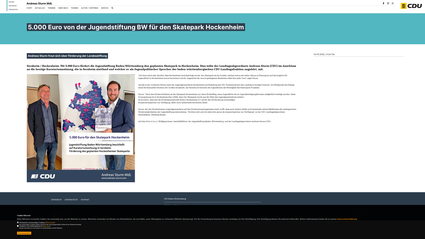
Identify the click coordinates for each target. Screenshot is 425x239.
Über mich (63, 8)
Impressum (13, 6)
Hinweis (46, 226)
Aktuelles (40, 8)
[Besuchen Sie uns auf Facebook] (383, 4)
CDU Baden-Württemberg (175, 199)
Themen (74, 8)
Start (29, 8)
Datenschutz (13, 9)
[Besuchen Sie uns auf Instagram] (388, 4)
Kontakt (11, 2)
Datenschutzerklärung (347, 219)
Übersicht (50, 222)
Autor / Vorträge (89, 8)
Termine (51, 8)
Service (104, 8)
